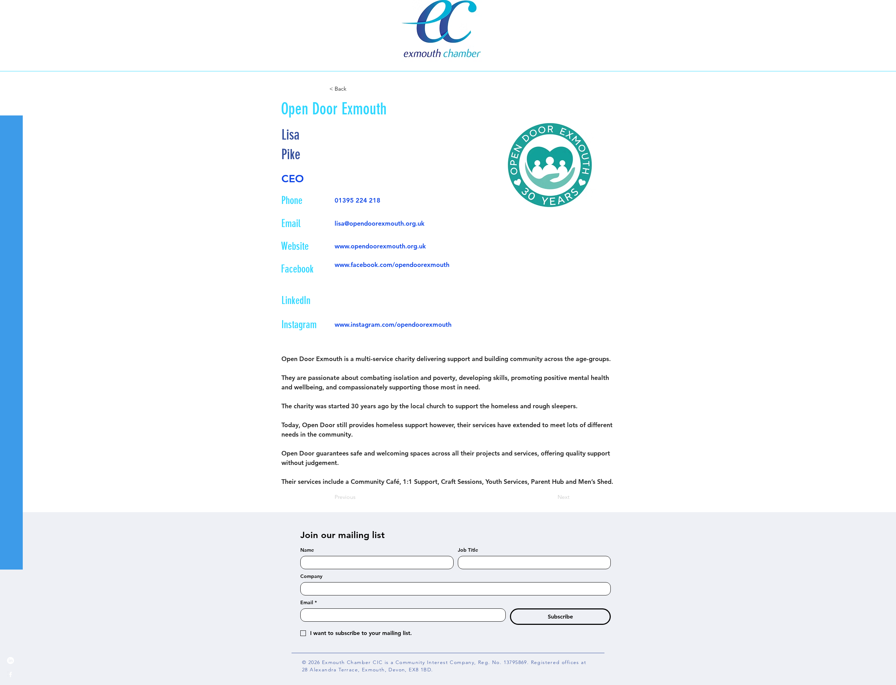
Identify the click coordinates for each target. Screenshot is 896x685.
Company (311, 576)
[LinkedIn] (10, 660)
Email (308, 603)
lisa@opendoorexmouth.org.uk (380, 223)
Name (307, 550)
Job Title (468, 550)
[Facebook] (10, 674)
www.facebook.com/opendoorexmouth (392, 265)
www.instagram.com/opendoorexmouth (393, 324)
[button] (12, 10)
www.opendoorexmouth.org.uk (380, 246)
